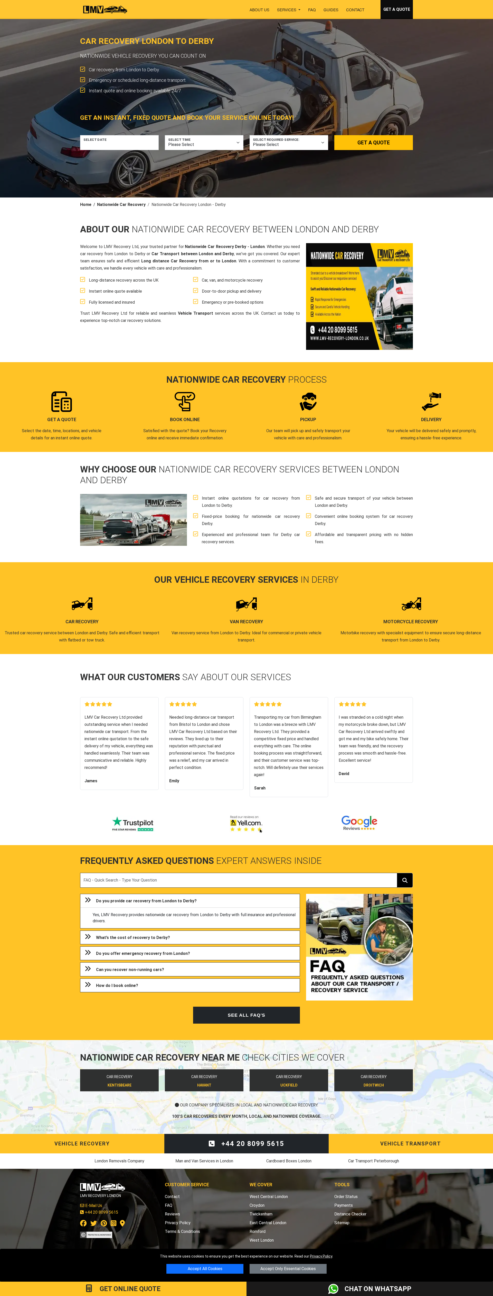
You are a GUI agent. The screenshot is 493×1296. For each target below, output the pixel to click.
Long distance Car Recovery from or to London (188, 261)
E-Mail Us (93, 1205)
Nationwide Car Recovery (121, 204)
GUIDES (331, 9)
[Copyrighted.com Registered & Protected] (96, 1234)
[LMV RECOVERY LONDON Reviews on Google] (359, 824)
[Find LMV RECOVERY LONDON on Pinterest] (104, 1224)
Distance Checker (350, 1214)
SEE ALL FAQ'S (246, 1015)
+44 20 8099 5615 (251, 1143)
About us (259, 9)
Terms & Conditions (182, 1231)
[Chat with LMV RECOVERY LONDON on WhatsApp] (336, 1289)
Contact (355, 9)
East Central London (268, 1222)
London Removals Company (119, 1161)
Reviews (172, 1214)
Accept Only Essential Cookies (288, 1268)
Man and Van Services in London (204, 1161)
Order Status (346, 1196)
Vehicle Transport (195, 313)
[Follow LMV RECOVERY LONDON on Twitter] (93, 1224)
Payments (343, 1205)
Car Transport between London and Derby (192, 253)
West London (262, 1240)
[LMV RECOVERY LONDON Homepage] (105, 9)
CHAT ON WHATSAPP (378, 1289)
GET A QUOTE (396, 9)
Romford (258, 1231)
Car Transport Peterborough (373, 1161)
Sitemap (341, 1222)
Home (85, 204)
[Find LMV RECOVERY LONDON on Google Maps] (122, 1224)
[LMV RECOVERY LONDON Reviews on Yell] (246, 824)
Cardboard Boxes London (288, 1161)
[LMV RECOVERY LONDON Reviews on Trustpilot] (133, 824)
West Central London (269, 1196)
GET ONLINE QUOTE (129, 1289)
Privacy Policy (321, 1256)
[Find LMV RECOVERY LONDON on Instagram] (113, 1224)
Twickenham (261, 1214)
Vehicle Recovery (82, 1144)
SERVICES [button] (287, 9)
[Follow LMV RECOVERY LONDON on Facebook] (83, 1224)
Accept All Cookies (205, 1268)
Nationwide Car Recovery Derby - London (225, 246)
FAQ (312, 9)
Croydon (257, 1205)
